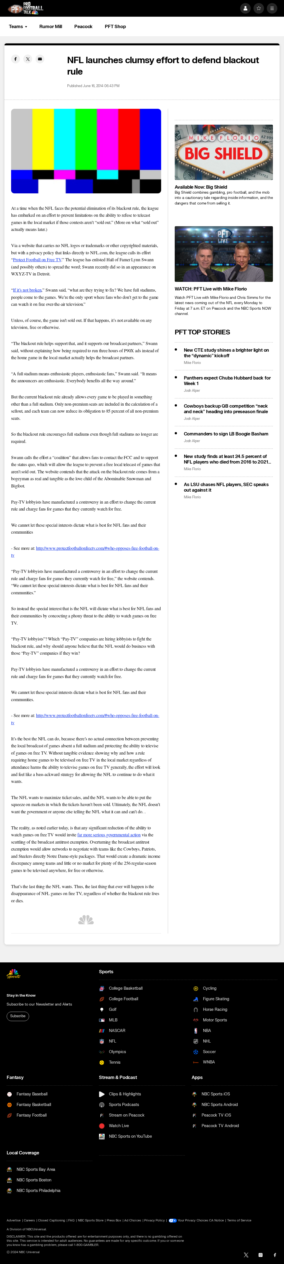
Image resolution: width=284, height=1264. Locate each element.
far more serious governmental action (109, 834)
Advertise (14, 1220)
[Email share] (40, 59)
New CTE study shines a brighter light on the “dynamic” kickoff (226, 353)
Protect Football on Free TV (37, 259)
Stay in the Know (21, 995)
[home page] (25, 8)
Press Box (114, 1220)
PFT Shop (115, 26)
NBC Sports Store (91, 1220)
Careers (29, 1220)
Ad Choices (132, 1220)
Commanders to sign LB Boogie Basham (226, 434)
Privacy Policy (154, 1220)
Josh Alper (192, 391)
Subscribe (18, 1016)
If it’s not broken (27, 290)
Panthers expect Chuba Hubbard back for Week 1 (227, 380)
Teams (16, 26)
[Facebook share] (15, 59)
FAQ (71, 1220)
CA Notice (216, 1220)
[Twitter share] (27, 59)
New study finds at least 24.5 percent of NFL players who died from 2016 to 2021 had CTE (226, 459)
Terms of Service (239, 1220)
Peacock (83, 26)
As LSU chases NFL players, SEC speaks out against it (226, 487)
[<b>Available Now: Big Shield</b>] (224, 152)
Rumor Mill (50, 26)
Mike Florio (192, 363)
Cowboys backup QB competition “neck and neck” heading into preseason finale (226, 409)
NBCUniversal (36, 1229)
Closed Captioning (51, 1220)
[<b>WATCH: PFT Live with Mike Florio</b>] (224, 254)
